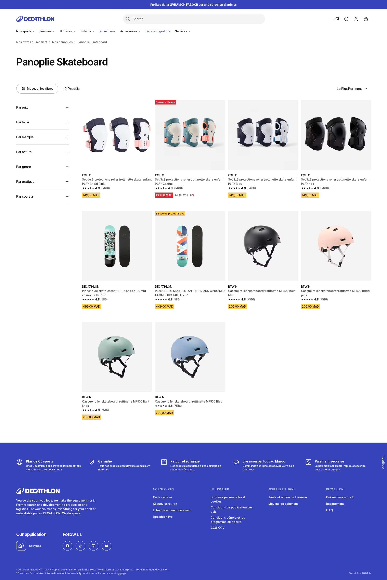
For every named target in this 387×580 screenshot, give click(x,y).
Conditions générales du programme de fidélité (228, 519)
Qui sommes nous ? (339, 497)
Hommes (66, 31)
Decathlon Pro (163, 516)
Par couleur (24, 196)
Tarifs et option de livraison (287, 497)
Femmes (46, 31)
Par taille (22, 122)
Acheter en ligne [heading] (281, 489)
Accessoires (129, 31)
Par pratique (25, 182)
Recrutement (335, 503)
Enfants (86, 31)
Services (181, 31)
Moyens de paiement (283, 503)
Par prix (22, 107)
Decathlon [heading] (335, 489)
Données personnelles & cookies (228, 499)
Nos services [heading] (163, 489)
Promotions (107, 31)
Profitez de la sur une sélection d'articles (193, 4)
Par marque (25, 137)
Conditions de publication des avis (232, 509)
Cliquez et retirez (165, 503)
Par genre (23, 167)
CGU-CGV (217, 527)
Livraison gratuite (158, 31)
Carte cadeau (162, 497)
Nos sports (24, 31)
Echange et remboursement (172, 510)
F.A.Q (329, 510)
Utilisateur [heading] (220, 489)
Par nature (23, 152)
